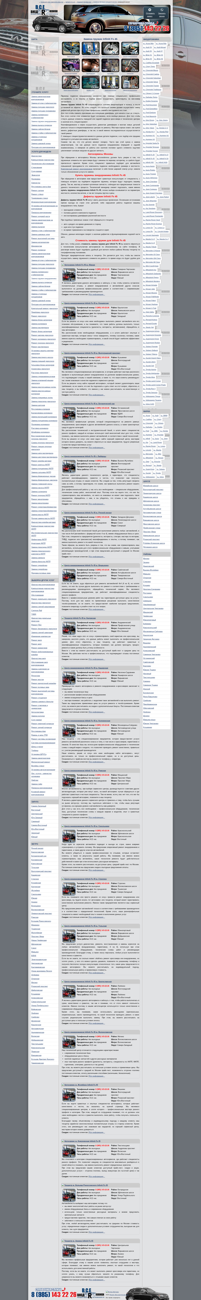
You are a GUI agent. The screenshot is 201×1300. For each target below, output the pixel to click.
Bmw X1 (147, 55)
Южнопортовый (149, 620)
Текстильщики (37, 1044)
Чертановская (37, 963)
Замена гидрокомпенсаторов (43, 376)
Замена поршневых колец (42, 398)
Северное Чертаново (151, 654)
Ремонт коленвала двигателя (43, 339)
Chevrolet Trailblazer (152, 90)
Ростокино (147, 593)
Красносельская (38, 1048)
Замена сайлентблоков (40, 129)
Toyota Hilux (149, 377)
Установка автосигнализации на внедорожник (44, 207)
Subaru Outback (150, 350)
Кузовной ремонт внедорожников (38, 793)
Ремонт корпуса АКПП (40, 465)
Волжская (35, 1036)
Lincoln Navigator (151, 235)
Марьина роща (149, 720)
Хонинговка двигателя (40, 369)
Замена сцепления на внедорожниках (40, 670)
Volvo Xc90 (148, 404)
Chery (157, 419)
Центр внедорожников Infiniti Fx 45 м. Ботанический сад (89, 404)
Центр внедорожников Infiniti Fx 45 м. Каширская (86, 668)
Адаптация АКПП (38, 543)
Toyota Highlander (151, 373)
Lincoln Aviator (162, 231)
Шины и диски (37, 747)
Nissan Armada (150, 285)
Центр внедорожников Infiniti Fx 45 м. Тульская (85, 926)
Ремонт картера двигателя (42, 335)
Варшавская (36, 1055)
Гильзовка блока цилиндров (42, 365)
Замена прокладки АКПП (41, 547)
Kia (145, 442)
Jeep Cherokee (150, 182)
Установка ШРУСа (38, 754)
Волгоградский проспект (41, 871)
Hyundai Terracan (151, 147)
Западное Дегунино (151, 639)
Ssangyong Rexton (151, 343)
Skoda (157, 465)
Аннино (34, 902)
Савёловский (148, 662)
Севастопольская (38, 1002)
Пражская (35, 1052)
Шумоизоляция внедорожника (43, 202)
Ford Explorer (149, 113)
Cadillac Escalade (151, 63)
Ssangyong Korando (152, 335)
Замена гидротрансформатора (44, 511)
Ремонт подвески (84, 2)
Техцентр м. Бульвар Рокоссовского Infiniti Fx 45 (86, 1185)
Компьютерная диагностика (42, 160)
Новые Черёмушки (39, 940)
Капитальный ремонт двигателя (44, 308)
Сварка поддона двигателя (42, 443)
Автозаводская (37, 1029)
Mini (158, 454)
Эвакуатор (35, 175)
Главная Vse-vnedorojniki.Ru (52, 2)
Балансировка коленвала (41, 413)
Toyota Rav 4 (149, 389)
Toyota (157, 473)
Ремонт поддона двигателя (42, 343)
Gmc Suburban (150, 124)
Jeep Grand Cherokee (152, 193)
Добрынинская (37, 1040)
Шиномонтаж (36, 246)
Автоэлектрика (37, 712)
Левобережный (149, 605)
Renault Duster (150, 324)
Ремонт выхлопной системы (43, 238)
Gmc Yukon (148, 128)
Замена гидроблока (39, 569)
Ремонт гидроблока (39, 565)
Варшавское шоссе (151, 520)
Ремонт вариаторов (39, 648)
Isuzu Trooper (149, 174)
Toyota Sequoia (150, 393)
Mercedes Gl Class (151, 254)
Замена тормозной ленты (41, 484)
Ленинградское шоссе (152, 493)
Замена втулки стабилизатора (43, 103)
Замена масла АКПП (40, 515)
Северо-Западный (38, 806)
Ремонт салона (37, 190)
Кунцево (146, 585)
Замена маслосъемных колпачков (41, 392)
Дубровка (35, 975)
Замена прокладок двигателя (43, 401)
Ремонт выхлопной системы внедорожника (43, 692)
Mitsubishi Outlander (152, 274)
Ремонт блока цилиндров (41, 331)
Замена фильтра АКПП (40, 562)
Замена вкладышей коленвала (44, 417)
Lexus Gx (148, 228)
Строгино (35, 879)
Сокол (33, 948)
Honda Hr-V (149, 132)
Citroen (159, 423)
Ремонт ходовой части (40, 216)
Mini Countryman (150, 266)
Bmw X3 (158, 55)
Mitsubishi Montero (151, 281)
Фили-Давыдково (150, 697)
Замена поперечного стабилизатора (39, 116)
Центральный (37, 814)
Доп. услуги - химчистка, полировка (41, 774)
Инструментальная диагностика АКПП (44, 534)
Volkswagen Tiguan (151, 396)
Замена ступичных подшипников (39, 138)
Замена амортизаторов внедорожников (40, 97)
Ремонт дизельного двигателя (43, 599)
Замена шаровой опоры (41, 143)
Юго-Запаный (36, 818)
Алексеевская (37, 998)
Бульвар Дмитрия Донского (42, 1059)
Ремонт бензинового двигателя (44, 629)
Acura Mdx (148, 44)
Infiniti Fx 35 (149, 155)
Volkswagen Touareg (152, 400)
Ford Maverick (149, 116)
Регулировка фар (38, 731)
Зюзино (146, 562)
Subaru (161, 469)
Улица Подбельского (39, 1006)
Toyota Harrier (149, 370)
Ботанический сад (38, 856)
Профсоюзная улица (151, 528)
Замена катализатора (40, 242)
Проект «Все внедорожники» (119, 1294)
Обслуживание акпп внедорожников (39, 663)
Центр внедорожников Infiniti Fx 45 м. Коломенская (87, 721)
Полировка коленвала (40, 424)
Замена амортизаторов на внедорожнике (42, 221)
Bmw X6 (158, 59)
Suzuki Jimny (149, 362)
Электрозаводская (39, 959)
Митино (34, 983)
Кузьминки (35, 994)
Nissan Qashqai (150, 304)
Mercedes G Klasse (151, 251)
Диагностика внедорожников (43, 585)
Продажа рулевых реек (41, 573)
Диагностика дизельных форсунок (41, 619)
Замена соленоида (39, 492)
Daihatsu (147, 427)
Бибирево (147, 624)
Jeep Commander (151, 185)
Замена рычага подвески (41, 125)
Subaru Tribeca (150, 354)
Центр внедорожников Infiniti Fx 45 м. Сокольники (86, 826)
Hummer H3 (149, 139)
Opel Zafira (148, 312)
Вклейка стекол (37, 766)
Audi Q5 (147, 51)
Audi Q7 (158, 51)
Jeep (164, 439)
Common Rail (36, 610)
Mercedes (148, 454)
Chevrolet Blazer (150, 70)
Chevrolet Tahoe (150, 82)
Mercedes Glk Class (152, 258)
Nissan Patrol (149, 301)
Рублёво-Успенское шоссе (154, 543)
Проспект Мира (37, 936)
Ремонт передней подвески (42, 724)
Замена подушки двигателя (42, 107)
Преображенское (150, 704)
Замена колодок (38, 716)
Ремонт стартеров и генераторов (39, 706)
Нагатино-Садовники (151, 589)
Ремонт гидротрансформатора (43, 507)
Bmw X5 (147, 59)
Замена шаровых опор (40, 234)
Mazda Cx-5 (149, 239)
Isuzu (155, 439)
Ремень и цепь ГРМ (39, 735)
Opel (146, 462)
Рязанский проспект (39, 986)
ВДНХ (33, 956)
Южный (34, 837)
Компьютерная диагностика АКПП (42, 527)
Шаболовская (37, 990)
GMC (155, 431)
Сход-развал (36, 171)
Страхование (36, 167)
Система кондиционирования (43, 743)
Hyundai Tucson (150, 151)
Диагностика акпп (38, 658)
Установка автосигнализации (43, 770)
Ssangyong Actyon (151, 331)
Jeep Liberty (149, 197)
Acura (146, 416)
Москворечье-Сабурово (153, 631)
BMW (164, 416)
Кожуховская (36, 864)
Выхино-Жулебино (150, 570)
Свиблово (35, 1017)
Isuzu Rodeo (149, 170)
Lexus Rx (148, 231)
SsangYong (148, 469)
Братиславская (37, 852)
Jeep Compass (150, 189)
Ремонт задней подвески (41, 727)
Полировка (35, 179)
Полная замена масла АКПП (43, 518)
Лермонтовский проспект (41, 913)
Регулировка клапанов (40, 409)
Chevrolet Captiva (151, 74)
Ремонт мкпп (36, 640)
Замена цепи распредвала (42, 453)
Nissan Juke (149, 289)
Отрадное (35, 979)
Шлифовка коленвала (40, 432)
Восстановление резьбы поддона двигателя (41, 437)
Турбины (34, 750)
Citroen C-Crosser (151, 93)
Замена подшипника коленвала (44, 421)
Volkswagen (149, 477)
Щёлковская (36, 944)
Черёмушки (148, 616)
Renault (147, 465)
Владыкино (36, 906)
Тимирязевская (37, 1063)
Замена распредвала (40, 328)
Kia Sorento (149, 205)
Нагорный (147, 674)
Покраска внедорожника (41, 213)
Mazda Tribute (149, 247)
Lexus (161, 446)
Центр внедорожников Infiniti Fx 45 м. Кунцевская (86, 303)
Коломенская (36, 860)
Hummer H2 (163, 136)
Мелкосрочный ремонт (40, 762)
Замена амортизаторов (40, 758)
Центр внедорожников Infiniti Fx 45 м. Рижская (85, 771)
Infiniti (146, 439)
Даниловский (148, 566)
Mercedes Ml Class (151, 262)
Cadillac (147, 419)
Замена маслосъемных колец (43, 387)
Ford (146, 431)
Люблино (35, 1013)
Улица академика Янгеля (41, 971)
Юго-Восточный (37, 829)
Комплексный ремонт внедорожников (76, 169)
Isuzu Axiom (149, 166)
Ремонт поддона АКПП (40, 495)
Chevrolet (148, 423)
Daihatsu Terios (150, 97)
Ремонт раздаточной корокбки (43, 683)
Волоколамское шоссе (152, 516)
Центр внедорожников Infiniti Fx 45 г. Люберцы (85, 456)
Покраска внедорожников (41, 788)
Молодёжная (36, 933)
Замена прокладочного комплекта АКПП (40, 552)
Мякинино (35, 925)
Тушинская (35, 929)
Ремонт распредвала (40, 347)
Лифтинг (34, 780)
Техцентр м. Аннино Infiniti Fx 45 (78, 1241)
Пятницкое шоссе (150, 547)
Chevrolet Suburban (152, 78)
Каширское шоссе (150, 497)
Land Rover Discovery (152, 212)
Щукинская (35, 1021)
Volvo (160, 477)
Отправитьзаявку (150, 14)
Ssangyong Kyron (151, 339)
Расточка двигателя (39, 373)
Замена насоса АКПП (40, 488)
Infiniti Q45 (148, 162)
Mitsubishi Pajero (151, 277)
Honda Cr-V (162, 128)
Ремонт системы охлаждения (43, 739)
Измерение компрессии (41, 636)
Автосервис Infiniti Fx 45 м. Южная (79, 265)
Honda (164, 431)
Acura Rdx (161, 44)
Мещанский (148, 612)
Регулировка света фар (41, 187)
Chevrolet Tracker (151, 86)
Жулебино (35, 890)
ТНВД (33, 614)
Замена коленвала (39, 324)
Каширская (35, 875)
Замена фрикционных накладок (44, 480)
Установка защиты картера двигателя (42, 352)
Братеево (147, 666)
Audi (155, 416)
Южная (34, 898)
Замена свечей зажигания (42, 633)
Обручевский (148, 708)
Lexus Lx (159, 228)
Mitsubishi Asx (149, 270)
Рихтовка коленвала (39, 428)
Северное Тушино (150, 685)
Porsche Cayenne (151, 316)
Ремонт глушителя (39, 698)
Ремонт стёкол (37, 194)
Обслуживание (37, 595)
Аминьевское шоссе (151, 536)
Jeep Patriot (163, 197)
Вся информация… (97, 294)
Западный (35, 833)
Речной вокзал (37, 848)
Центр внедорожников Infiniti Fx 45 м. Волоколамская (88, 1032)
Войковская (36, 1009)
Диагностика (36, 156)
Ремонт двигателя (38, 316)
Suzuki (147, 473)
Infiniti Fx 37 (162, 155)
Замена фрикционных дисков (43, 476)
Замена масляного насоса (42, 357)
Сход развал (36, 720)
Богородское (148, 693)
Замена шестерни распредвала (44, 457)
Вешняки (146, 643)
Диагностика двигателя (41, 603)
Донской (146, 689)
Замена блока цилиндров (41, 320)
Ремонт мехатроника (39, 499)
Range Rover (149, 446)
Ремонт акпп (36, 644)
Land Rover (156, 442)
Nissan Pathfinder (151, 297)
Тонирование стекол (39, 198)
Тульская (35, 867)
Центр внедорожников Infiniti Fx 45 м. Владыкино (86, 565)
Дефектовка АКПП (39, 539)
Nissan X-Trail (149, 308)
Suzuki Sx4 (148, 366)
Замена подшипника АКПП (42, 469)
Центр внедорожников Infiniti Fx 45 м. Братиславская (88, 982)
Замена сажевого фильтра (42, 702)
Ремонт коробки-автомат (41, 461)
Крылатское (36, 1025)
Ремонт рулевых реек (40, 687)
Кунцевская (36, 883)
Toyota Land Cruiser (152, 381)
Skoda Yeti (148, 327)
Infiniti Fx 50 (162, 159)
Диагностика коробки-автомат (43, 522)
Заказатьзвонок (162, 14)
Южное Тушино (149, 670)
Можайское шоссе (150, 486)
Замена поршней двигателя (42, 361)
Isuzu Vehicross (150, 178)
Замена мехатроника (40, 503)
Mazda (157, 450)
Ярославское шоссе (151, 524)
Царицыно (147, 601)
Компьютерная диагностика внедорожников (42, 589)
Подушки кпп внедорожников (43, 147)
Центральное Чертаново (153, 608)
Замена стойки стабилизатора (43, 133)
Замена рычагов (38, 227)
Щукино (146, 716)
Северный (35, 821)
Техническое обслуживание (42, 164)
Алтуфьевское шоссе (152, 509)
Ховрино (146, 681)
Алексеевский (149, 651)
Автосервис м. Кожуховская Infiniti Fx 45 (82, 1141)
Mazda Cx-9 (149, 243)
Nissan (159, 458)
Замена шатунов (38, 405)
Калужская (35, 887)
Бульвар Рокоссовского (41, 921)
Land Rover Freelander (153, 216)
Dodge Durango (150, 101)
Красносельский (150, 628)
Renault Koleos (150, 320)
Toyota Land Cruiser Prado (154, 385)
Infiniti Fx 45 (70, 2)
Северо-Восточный (39, 825)
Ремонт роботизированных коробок (42, 653)
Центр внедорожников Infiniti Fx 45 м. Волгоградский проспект (92, 353)
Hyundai (159, 435)
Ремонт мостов (37, 679)
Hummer (147, 435)
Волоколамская (37, 910)
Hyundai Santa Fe (151, 143)
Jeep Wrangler (150, 201)
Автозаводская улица (152, 513)
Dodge (158, 427)
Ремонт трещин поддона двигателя (41, 447)
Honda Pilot (162, 132)
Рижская (34, 917)
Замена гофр (36, 784)
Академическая (37, 1032)
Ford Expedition (150, 109)
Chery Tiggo (149, 67)
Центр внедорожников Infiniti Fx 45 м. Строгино (85, 879)
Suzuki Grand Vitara (152, 358)
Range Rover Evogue (152, 224)
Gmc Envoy (148, 120)
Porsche (156, 462)
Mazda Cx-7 (163, 239)
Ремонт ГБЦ (36, 625)
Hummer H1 (149, 136)
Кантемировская (38, 967)
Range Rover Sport (151, 220)
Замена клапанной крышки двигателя (42, 381)
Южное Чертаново (150, 723)
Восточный (35, 810)
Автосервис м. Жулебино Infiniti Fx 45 (81, 1085)
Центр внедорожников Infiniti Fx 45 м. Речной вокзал (88, 513)
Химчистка (35, 183)
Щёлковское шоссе (151, 501)
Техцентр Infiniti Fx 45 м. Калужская (80, 618)
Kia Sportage (149, 208)
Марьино (35, 952)
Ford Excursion (150, 105)
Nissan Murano (150, 293)
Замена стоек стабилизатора (43, 231)
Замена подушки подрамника (43, 111)
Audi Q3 (147, 47)
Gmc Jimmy (162, 120)
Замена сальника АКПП (41, 472)
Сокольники (36, 894)
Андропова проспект (151, 505)
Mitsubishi (148, 458)
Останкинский (149, 658)
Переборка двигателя (40, 312)
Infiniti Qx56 (161, 162)
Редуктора (35, 676)
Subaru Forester (150, 347)
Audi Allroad (160, 47)
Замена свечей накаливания (43, 607)
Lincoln (147, 450)
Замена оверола (38, 558)
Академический (149, 647)
